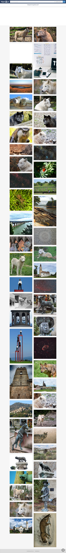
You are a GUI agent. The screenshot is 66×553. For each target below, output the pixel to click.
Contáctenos (37, 551)
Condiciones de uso (30, 551)
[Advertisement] (33, 16)
